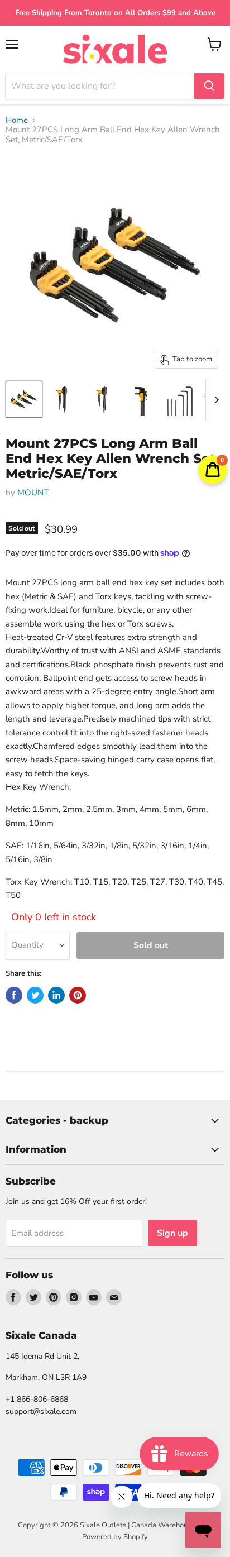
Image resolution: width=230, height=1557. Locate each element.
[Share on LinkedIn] (56, 995)
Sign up (172, 1233)
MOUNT (33, 492)
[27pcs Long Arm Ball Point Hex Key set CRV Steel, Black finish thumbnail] (24, 399)
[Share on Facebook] (14, 995)
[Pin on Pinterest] (77, 995)
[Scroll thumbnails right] (214, 400)
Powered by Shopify (115, 1537)
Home (17, 120)
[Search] (209, 86)
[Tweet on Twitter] (35, 995)
